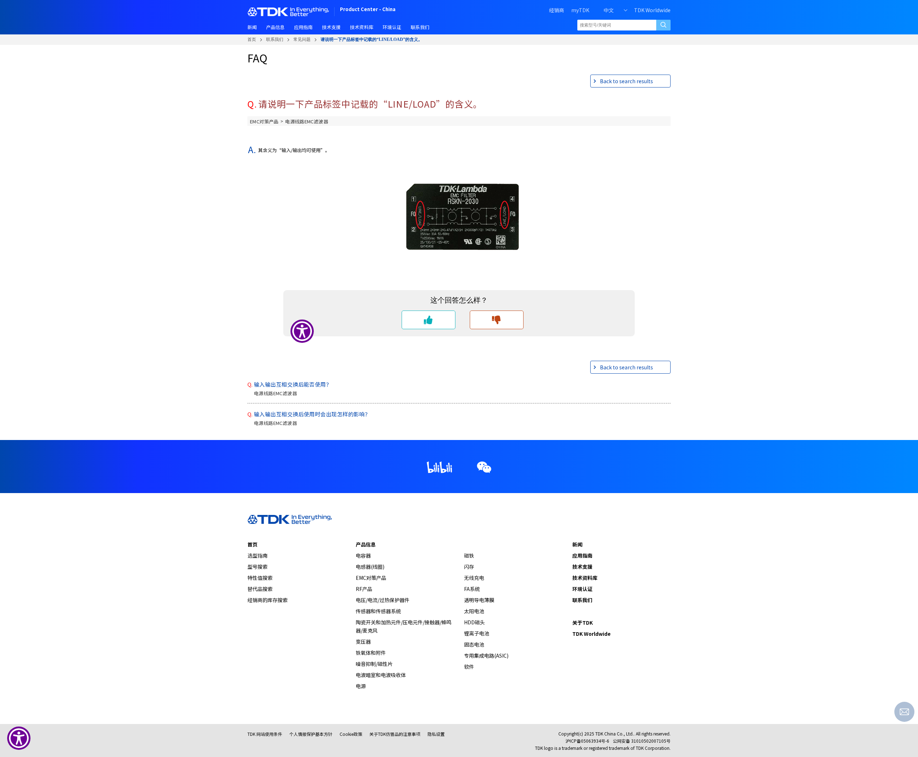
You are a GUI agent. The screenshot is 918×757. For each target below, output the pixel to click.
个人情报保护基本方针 (310, 734)
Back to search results (626, 81)
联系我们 (274, 39)
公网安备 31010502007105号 (642, 741)
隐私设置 (436, 734)
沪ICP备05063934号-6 (587, 741)
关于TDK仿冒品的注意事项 (394, 734)
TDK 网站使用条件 (264, 734)
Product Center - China (368, 10)
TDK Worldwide (652, 10)
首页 (251, 39)
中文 (609, 10)
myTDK (580, 10)
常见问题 (302, 39)
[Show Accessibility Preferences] (18, 738)
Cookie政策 (351, 734)
